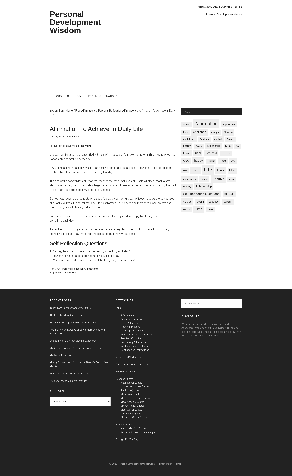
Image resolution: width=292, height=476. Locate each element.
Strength (229, 194)
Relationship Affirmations (134, 346)
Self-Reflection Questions (201, 194)
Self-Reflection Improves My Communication (73, 322)
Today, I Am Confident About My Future (70, 308)
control (218, 139)
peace (204, 179)
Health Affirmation (130, 323)
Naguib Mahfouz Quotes (134, 428)
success (214, 201)
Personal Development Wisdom (75, 22)
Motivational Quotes (131, 409)
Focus (186, 153)
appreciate (229, 124)
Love (220, 170)
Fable (118, 308)
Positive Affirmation (131, 338)
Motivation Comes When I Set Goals (69, 373)
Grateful (211, 153)
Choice (228, 132)
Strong (200, 201)
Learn (195, 170)
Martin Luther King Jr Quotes (136, 398)
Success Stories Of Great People (138, 432)
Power (232, 179)
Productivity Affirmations (134, 342)
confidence (189, 139)
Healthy (211, 161)
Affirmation (206, 123)
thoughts (186, 210)
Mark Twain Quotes (131, 394)
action (186, 124)
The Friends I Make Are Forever (66, 315)
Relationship (204, 186)
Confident (204, 139)
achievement (71, 272)
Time (198, 209)
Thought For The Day (127, 439)
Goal (198, 153)
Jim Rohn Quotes (130, 390)
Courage (231, 139)
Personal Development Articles (132, 364)
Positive (218, 179)
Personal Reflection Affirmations (80, 268)
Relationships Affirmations (135, 350)
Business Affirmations (132, 319)
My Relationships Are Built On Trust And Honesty (75, 348)
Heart (223, 160)
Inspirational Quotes (131, 382)
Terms (178, 463)
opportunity (189, 179)
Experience (213, 145)
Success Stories (124, 424)
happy (198, 160)
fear (237, 146)
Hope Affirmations (130, 326)
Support (228, 201)
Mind (232, 170)
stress (187, 201)
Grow (186, 160)
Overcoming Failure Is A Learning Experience (73, 340)
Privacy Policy (165, 463)
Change (215, 132)
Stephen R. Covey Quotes (134, 417)
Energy (187, 146)
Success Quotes (124, 379)
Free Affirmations (125, 315)
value (210, 209)
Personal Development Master (224, 14)
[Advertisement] (146, 65)
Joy (233, 160)
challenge (199, 132)
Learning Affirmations (132, 330)
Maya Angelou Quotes (132, 402)
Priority (187, 186)
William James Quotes (138, 386)
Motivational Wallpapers (128, 357)
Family (228, 146)
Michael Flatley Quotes (132, 405)
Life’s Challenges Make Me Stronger (68, 381)
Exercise (199, 146)
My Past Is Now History (62, 355)
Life (208, 170)
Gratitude (226, 153)
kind (185, 171)
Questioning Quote (130, 413)
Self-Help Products (126, 371)
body (185, 132)
